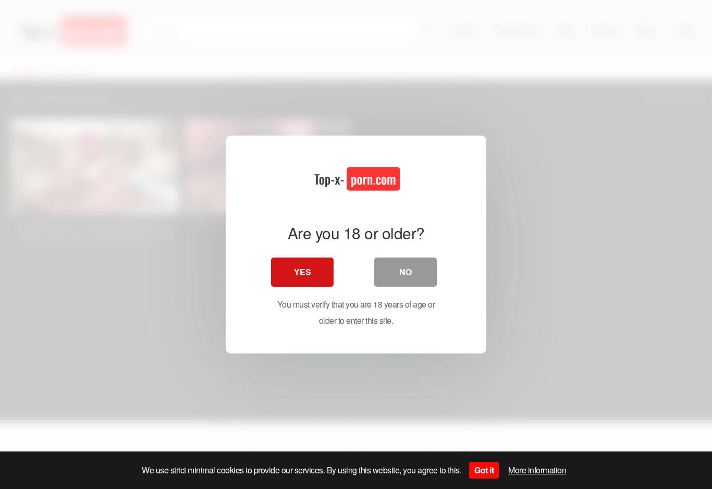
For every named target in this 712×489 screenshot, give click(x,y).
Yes (302, 272)
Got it (484, 470)
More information (537, 470)
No (405, 272)
